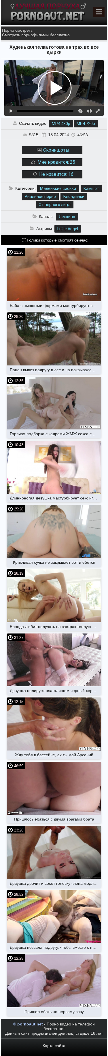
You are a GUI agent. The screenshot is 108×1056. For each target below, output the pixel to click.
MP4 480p (61, 123)
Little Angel (67, 229)
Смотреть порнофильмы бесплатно (36, 35)
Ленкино (67, 216)
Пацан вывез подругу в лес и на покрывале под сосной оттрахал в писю (55, 369)
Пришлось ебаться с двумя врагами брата (54, 819)
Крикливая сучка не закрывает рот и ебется (54, 562)
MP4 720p (86, 123)
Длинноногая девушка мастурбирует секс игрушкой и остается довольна (55, 498)
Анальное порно (40, 196)
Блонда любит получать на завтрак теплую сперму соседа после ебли (55, 626)
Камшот (91, 188)
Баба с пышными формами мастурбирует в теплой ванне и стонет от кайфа (55, 305)
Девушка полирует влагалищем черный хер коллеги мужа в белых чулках (55, 690)
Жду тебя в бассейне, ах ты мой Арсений (54, 755)
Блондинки (73, 196)
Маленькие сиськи (58, 188)
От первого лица (55, 204)
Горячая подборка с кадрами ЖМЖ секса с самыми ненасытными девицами (55, 433)
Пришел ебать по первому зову (54, 1011)
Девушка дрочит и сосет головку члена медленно (55, 883)
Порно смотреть (17, 30)
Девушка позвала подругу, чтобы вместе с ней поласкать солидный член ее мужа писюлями (55, 947)
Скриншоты (55, 150)
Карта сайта (54, 1045)
